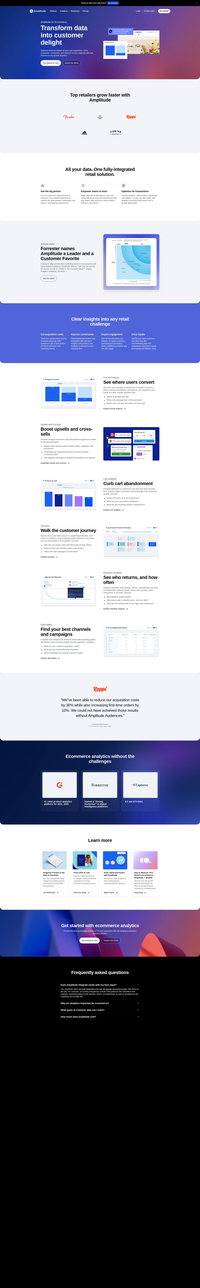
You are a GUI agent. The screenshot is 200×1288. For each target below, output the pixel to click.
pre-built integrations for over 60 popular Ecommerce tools (103, 989)
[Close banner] (197, 3)
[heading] (93, 3)
